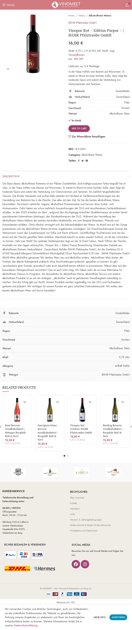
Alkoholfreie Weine (100, 15)
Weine (82, 15)
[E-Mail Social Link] (87, 161)
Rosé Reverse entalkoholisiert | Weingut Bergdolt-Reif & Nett (16, 431)
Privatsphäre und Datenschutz (83, 530)
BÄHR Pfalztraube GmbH (82, 23)
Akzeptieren (118, 617)
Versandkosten (76, 55)
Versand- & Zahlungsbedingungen (86, 519)
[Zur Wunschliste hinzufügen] (25, 402)
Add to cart (79, 128)
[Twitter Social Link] (82, 161)
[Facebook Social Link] (78, 161)
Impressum (75, 508)
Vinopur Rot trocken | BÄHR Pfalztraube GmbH (81, 429)
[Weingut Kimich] (82, 472)
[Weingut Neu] (113, 472)
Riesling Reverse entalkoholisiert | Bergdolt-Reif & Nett (113, 431)
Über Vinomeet (77, 497)
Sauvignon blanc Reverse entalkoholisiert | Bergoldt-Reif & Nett (47, 433)
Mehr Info (99, 617)
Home (71, 15)
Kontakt (73, 503)
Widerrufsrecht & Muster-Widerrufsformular (90, 525)
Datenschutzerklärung (25, 625)
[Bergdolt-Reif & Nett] (18, 472)
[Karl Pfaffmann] (50, 472)
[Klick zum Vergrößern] (8, 69)
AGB (72, 514)
